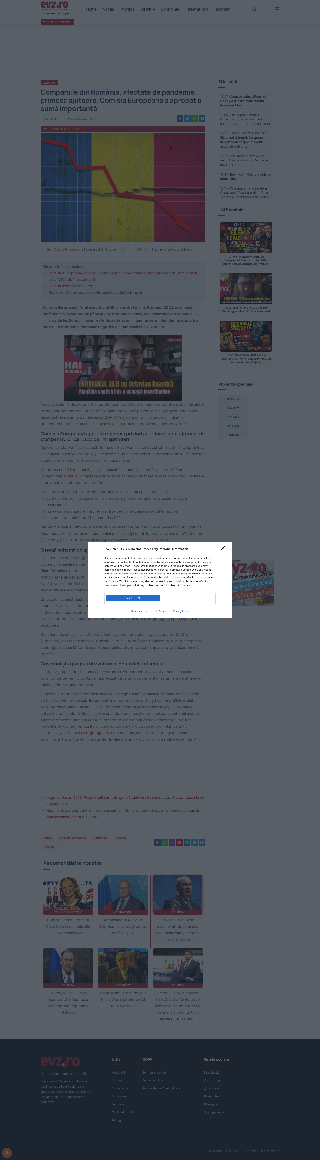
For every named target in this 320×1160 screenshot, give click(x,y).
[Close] (224, 549)
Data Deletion (139, 611)
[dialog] (160, 580)
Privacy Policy (181, 611)
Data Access (160, 611)
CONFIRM (133, 597)
